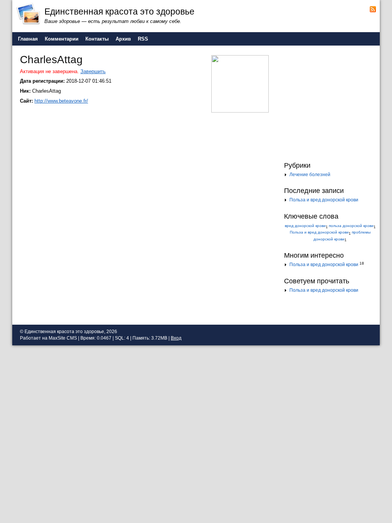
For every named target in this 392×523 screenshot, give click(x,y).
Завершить (93, 71)
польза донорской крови (351, 226)
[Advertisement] (332, 102)
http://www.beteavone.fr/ (61, 101)
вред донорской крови (305, 226)
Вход (176, 338)
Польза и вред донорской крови (323, 200)
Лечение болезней (309, 174)
